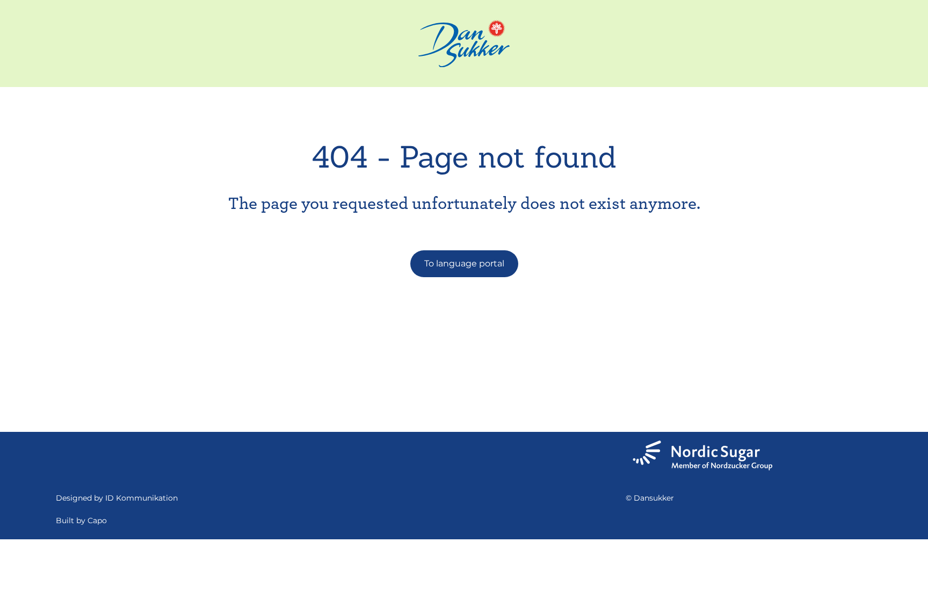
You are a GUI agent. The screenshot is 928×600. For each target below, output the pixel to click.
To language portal (464, 263)
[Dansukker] (464, 43)
